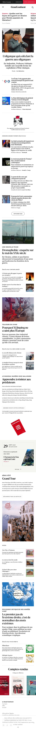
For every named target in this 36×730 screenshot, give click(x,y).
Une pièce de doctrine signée (18, 190)
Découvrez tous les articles (12, 496)
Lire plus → (6, 461)
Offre (3, 706)
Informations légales (8, 713)
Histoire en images (15, 207)
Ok (18, 727)
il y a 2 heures (6, 23)
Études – (14, 71)
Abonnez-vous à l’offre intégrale (13, 408)
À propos (4, 704)
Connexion (19, 2)
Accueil (4, 707)
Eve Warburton (20, 71)
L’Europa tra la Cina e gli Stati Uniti (11, 458)
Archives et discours (16, 109)
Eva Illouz (28, 190)
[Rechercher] (32, 7)
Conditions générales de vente (10, 715)
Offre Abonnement (29, 2)
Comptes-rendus (18, 669)
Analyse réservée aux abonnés (18, 92)
